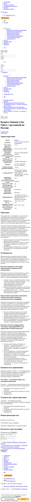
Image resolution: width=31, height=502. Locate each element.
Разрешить (23, 499)
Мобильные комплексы (13, 34)
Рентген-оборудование (13, 33)
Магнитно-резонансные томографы (16, 30)
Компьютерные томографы (14, 31)
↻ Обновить (14, 432)
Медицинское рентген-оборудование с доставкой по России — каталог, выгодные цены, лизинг (15, 104)
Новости (6, 43)
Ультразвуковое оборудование (15, 36)
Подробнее (18, 496)
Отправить (3, 451)
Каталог (6, 101)
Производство (8, 41)
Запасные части (11, 38)
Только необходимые (10, 499)
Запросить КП (4, 131)
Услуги (6, 40)
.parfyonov (25, 489)
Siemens (16, 140)
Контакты (6, 44)
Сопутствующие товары (13, 37)
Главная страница (8, 100)
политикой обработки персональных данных (14, 446)
